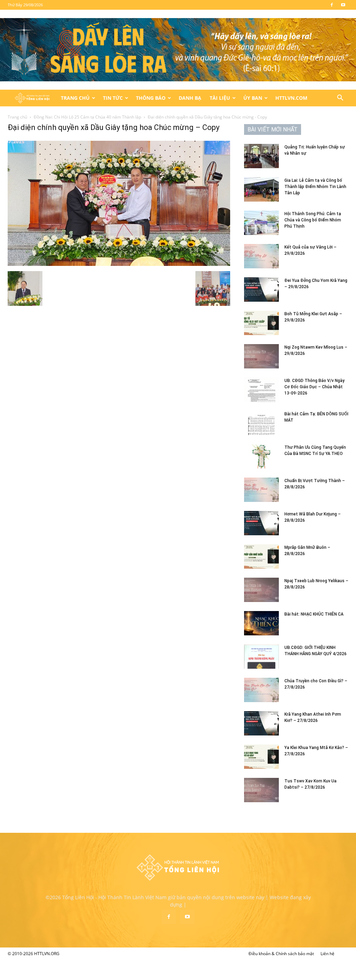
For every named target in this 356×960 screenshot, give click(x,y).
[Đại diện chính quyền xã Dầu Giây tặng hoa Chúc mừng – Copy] (119, 264)
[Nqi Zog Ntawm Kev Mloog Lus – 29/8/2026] (261, 356)
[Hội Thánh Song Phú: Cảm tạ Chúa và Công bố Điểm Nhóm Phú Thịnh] (261, 223)
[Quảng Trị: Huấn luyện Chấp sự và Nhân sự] (261, 156)
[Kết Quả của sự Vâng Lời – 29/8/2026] (261, 256)
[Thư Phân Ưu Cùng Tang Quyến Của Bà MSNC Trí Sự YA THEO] (261, 456)
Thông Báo (150, 98)
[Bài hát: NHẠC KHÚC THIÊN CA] (261, 623)
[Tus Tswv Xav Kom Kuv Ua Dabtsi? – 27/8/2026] (261, 790)
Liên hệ (327, 954)
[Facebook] (331, 5)
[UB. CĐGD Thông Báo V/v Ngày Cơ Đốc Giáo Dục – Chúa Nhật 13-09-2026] (261, 389)
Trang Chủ (75, 98)
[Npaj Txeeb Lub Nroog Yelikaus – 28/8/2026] (261, 590)
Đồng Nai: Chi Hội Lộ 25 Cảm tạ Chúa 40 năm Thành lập (87, 117)
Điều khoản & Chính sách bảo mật (281, 954)
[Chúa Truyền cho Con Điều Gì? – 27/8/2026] (261, 690)
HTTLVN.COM (291, 98)
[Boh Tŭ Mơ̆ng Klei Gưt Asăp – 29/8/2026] (261, 323)
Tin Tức (113, 98)
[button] (340, 98)
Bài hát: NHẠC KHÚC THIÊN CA (313, 614)
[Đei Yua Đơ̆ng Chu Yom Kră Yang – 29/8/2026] (261, 289)
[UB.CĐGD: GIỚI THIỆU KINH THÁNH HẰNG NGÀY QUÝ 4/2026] (261, 656)
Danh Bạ (190, 98)
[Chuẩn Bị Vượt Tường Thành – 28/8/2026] (261, 490)
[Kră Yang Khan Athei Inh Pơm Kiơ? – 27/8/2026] (261, 723)
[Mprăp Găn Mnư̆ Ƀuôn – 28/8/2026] (261, 556)
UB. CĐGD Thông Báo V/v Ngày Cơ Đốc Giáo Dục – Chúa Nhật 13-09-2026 (314, 387)
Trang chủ (17, 117)
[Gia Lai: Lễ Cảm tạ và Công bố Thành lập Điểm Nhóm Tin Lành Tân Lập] (261, 189)
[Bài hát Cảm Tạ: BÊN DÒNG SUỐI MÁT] (261, 423)
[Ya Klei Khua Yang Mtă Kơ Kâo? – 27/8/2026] (261, 757)
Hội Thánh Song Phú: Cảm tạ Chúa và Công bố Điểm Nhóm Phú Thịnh (312, 220)
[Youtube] (343, 5)
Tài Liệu (220, 98)
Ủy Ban (252, 98)
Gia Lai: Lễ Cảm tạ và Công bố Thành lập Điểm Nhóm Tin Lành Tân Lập (315, 186)
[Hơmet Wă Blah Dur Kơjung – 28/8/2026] (261, 523)
